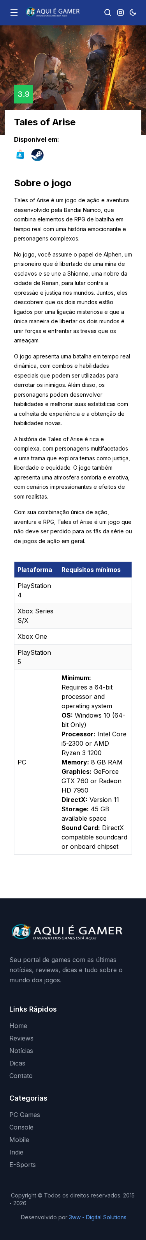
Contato (21, 1076)
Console (21, 1127)
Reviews (21, 1038)
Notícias (21, 1051)
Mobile (19, 1140)
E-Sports (22, 1165)
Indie (16, 1152)
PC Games (24, 1115)
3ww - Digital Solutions (98, 1217)
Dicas (17, 1063)
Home (18, 1026)
